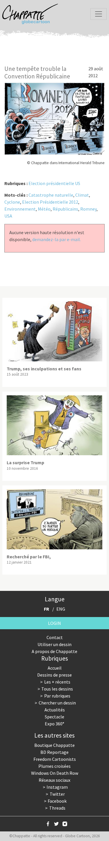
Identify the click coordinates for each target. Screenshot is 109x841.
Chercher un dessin (57, 703)
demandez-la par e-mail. (56, 239)
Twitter (57, 794)
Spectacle (54, 717)
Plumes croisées (54, 766)
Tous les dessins (57, 689)
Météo (44, 209)
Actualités (54, 710)
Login (54, 623)
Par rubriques (57, 696)
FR (46, 609)
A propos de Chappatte (54, 651)
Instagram (57, 787)
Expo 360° (54, 724)
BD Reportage (54, 752)
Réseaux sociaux (54, 780)
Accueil (55, 668)
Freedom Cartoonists (54, 759)
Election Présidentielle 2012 (50, 202)
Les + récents (57, 682)
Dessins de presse (54, 675)
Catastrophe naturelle (50, 195)
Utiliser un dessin (54, 644)
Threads (57, 808)
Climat (82, 195)
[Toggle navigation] (98, 14)
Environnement (20, 209)
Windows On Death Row (54, 773)
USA (8, 216)
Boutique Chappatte (54, 745)
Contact (55, 637)
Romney (88, 209)
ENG (60, 609)
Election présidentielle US (54, 183)
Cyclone (12, 202)
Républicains (65, 209)
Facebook (57, 801)
